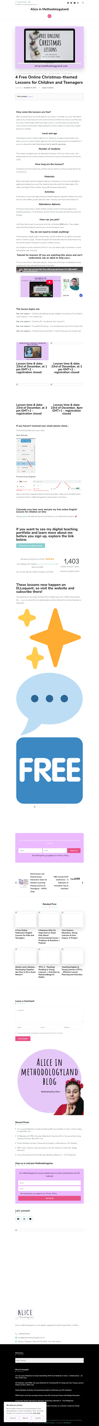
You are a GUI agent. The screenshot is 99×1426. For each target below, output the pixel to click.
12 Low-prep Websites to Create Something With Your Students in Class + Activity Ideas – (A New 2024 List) (50, 1130)
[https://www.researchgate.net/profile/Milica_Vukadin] (30, 1219)
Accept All (38, 1418)
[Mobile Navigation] (49, 16)
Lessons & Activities (40, 73)
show (30, 96)
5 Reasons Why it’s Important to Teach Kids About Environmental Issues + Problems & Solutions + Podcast (49, 936)
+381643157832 (24, 1334)
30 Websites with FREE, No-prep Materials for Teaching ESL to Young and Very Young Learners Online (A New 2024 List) (49, 1137)
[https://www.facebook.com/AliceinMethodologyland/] (18, 1219)
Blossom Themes (49, 1423)
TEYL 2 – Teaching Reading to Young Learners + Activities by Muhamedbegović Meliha (49, 972)
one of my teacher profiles (46, 564)
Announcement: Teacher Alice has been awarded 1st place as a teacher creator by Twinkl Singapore (47, 1407)
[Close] (44, 1403)
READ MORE (36, 1413)
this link (22, 516)
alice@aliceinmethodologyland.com (31, 1337)
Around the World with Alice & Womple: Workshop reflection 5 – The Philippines (46, 1155)
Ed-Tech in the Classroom (24, 73)
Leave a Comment (48, 88)
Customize (13, 1418)
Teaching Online (66, 73)
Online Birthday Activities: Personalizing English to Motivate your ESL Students (47, 1143)
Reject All (25, 1418)
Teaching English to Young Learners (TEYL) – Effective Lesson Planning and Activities (72, 971)
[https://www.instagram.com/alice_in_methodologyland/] (24, 1219)
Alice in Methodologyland (49, 9)
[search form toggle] (83, 2)
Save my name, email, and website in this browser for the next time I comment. (40, 1033)
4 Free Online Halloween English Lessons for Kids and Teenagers (24, 934)
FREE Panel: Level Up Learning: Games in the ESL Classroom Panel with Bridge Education (47, 1149)
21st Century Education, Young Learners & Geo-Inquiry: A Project (69, 934)
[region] (25, 1412)
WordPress (67, 1423)
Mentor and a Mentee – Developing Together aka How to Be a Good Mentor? (25, 971)
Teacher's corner (54, 73)
